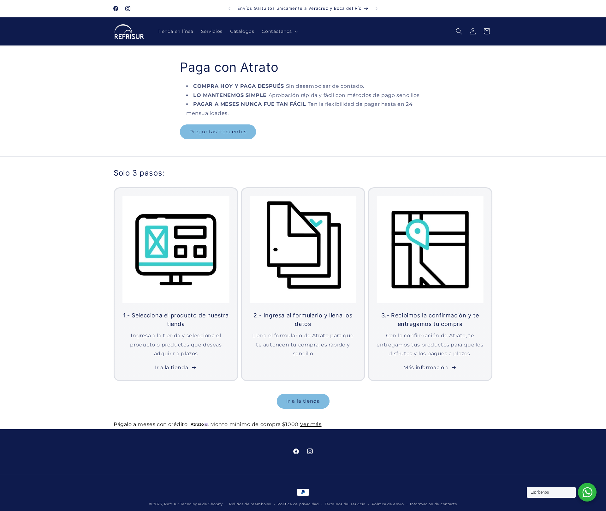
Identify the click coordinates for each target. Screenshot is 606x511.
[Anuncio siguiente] (376, 9)
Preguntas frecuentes (218, 132)
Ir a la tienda (171, 367)
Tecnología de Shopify (201, 504)
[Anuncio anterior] (229, 9)
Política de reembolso (250, 504)
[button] (279, 31)
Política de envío (388, 504)
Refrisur (171, 504)
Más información (425, 367)
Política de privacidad (297, 504)
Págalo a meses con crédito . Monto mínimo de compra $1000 (218, 424)
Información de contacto (433, 504)
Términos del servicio (345, 504)
